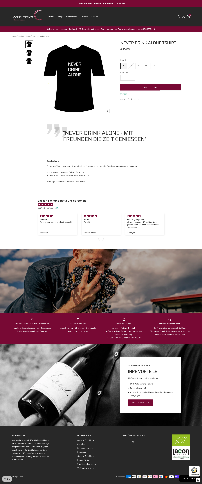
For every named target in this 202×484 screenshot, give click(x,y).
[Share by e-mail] (139, 99)
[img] (102, 204)
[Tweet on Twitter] (135, 99)
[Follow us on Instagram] (132, 442)
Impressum (82, 452)
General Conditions (85, 440)
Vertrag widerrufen (85, 468)
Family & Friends (24, 36)
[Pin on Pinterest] (131, 99)
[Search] (179, 16)
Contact (95, 16)
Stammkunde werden (86, 464)
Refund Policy (83, 460)
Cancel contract (189, 478)
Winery (51, 16)
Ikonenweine (71, 16)
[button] (99, 239)
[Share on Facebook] (128, 99)
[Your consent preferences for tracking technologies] (198, 480)
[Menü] (198, 467)
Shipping (81, 444)
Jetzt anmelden (140, 402)
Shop (60, 16)
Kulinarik (84, 16)
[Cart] (188, 16)
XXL (154, 65)
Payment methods (85, 448)
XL (146, 65)
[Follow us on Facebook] (126, 442)
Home (14, 36)
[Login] (183, 17)
